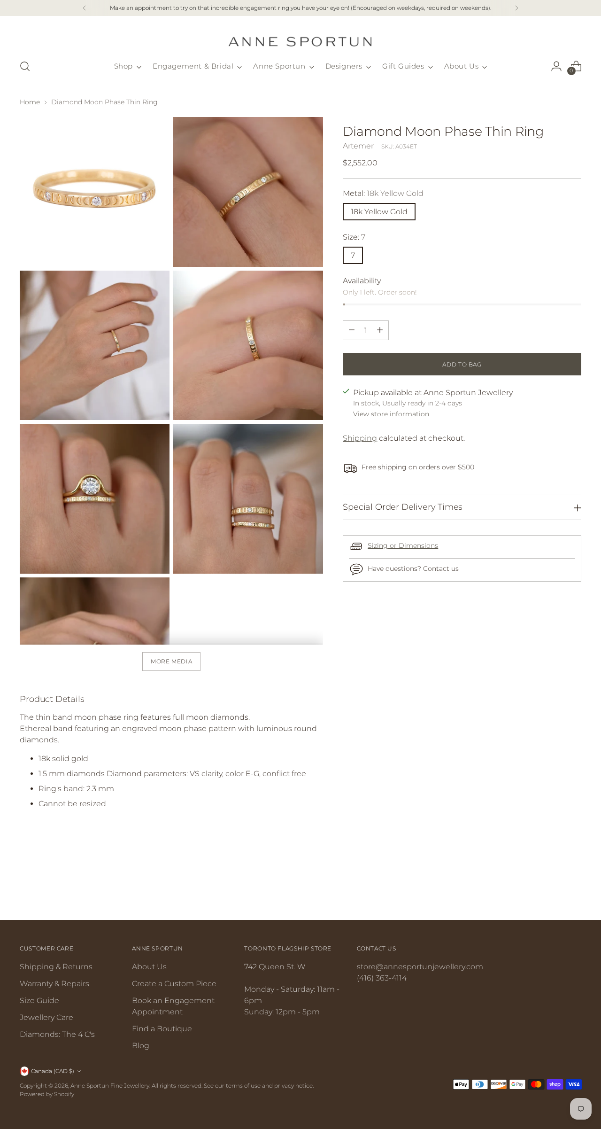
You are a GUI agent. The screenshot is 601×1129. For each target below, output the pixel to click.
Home (30, 102)
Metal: (383, 192)
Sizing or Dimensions (403, 545)
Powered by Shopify (47, 1094)
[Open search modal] (24, 66)
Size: (354, 236)
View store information (391, 414)
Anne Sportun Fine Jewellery (109, 1085)
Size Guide (39, 1000)
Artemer (358, 145)
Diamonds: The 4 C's (57, 1034)
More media (171, 661)
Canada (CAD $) (52, 1070)
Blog (140, 1045)
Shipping (360, 438)
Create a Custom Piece (174, 983)
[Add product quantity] (379, 329)
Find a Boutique (162, 1028)
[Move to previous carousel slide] (552, 887)
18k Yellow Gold (379, 211)
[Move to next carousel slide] (573, 887)
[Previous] (84, 8)
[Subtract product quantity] (351, 329)
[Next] (516, 8)
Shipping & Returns (56, 966)
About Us (149, 966)
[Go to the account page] (556, 66)
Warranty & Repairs (54, 983)
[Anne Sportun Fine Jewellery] (300, 36)
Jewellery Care (46, 1017)
